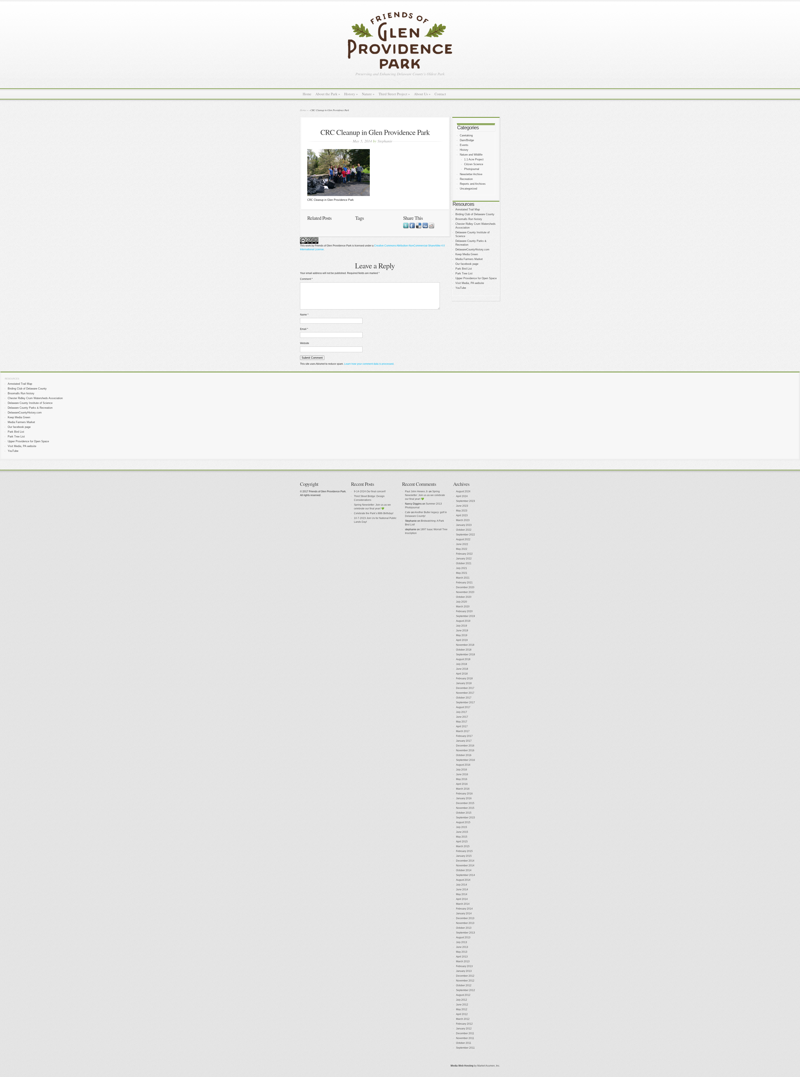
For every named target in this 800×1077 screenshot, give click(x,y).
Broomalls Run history (468, 219)
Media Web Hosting (462, 1065)
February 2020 (464, 611)
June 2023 (462, 505)
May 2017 (461, 721)
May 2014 (461, 894)
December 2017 (465, 688)
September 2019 (465, 616)
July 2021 (461, 568)
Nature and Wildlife (471, 154)
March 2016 (463, 788)
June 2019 (462, 630)
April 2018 (462, 673)
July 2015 (461, 827)
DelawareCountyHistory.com (472, 249)
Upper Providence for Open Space (476, 278)
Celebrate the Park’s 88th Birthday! (373, 513)
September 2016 (465, 760)
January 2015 (464, 856)
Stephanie (385, 140)
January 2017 (464, 740)
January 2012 (464, 1028)
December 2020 (465, 587)
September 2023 (465, 501)
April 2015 (462, 841)
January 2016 (464, 798)
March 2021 (463, 577)
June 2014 (462, 889)
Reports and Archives (473, 183)
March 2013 (463, 961)
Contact (440, 94)
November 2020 (465, 592)
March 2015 (463, 846)
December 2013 (465, 918)
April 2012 (462, 1014)
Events (464, 145)
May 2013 (461, 951)
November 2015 (465, 808)
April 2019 (462, 640)
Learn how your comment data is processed (369, 363)
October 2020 (463, 597)
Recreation (466, 179)
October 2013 (463, 927)
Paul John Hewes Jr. (416, 491)
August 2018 (463, 659)
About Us (422, 94)
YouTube (460, 287)
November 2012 (465, 980)
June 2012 (462, 1004)
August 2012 (463, 995)
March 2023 (463, 520)
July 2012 (461, 999)
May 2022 (461, 549)
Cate (407, 512)
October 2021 (463, 563)
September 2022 (465, 534)
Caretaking (466, 135)
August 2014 (463, 879)
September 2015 (465, 817)
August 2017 (463, 707)
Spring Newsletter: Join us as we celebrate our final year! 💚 (425, 495)
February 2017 (464, 736)
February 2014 (464, 908)
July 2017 (461, 712)
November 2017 (465, 692)
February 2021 (464, 582)
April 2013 (462, 956)
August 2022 (463, 539)
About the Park (327, 94)
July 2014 (461, 884)
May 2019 (461, 635)
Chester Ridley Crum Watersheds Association (35, 398)
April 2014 (462, 899)
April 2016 (462, 784)
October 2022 (463, 529)
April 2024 (462, 496)
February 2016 (464, 793)
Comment (306, 279)
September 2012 (465, 990)
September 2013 (465, 932)
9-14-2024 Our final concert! (370, 491)
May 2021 (461, 573)
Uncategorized (468, 188)
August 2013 (463, 937)
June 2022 (462, 544)
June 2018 (462, 668)
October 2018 (463, 649)
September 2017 (465, 702)
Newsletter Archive (471, 174)
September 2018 (465, 654)
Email (304, 329)
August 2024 (463, 491)
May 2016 (461, 779)
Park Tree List (463, 273)
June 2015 (462, 832)
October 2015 (463, 812)
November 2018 (465, 644)
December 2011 (465, 1033)
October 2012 (463, 985)
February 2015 (464, 851)
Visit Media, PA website (469, 283)
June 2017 (462, 716)
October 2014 (463, 870)
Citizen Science (473, 164)
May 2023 (461, 510)
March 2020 (463, 606)
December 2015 (465, 803)
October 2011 (463, 1043)
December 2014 (465, 860)
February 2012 (464, 1023)
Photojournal (471, 169)
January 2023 (464, 525)
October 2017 (463, 697)
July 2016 (461, 769)
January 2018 (464, 683)
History (351, 94)
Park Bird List (463, 268)
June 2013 (462, 947)
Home (307, 94)
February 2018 (464, 678)
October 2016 (463, 755)
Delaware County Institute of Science (30, 403)
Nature (368, 94)
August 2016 (463, 764)
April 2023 (462, 515)
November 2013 (465, 923)
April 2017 (462, 726)
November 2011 (465, 1038)
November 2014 (465, 865)
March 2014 (463, 903)
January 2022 (464, 558)
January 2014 (464, 913)
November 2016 (465, 750)
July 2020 (461, 601)
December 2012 (465, 975)
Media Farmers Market (469, 259)
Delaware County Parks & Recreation (30, 407)
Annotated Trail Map (467, 209)
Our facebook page (466, 263)
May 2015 (461, 836)
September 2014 (465, 875)
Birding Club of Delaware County (474, 214)
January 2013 (464, 971)
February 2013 (464, 966)
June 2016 (462, 774)
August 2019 (463, 621)
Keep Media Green (466, 254)
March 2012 (463, 1019)
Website (304, 343)
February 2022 (464, 553)
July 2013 (461, 942)
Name (304, 314)
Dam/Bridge (467, 140)
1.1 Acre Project (474, 159)
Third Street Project (394, 94)
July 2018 (461, 664)
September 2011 (465, 1047)
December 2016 (465, 745)
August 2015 (463, 822)
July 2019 (461, 625)
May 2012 (461, 1009)
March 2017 (463, 731)
